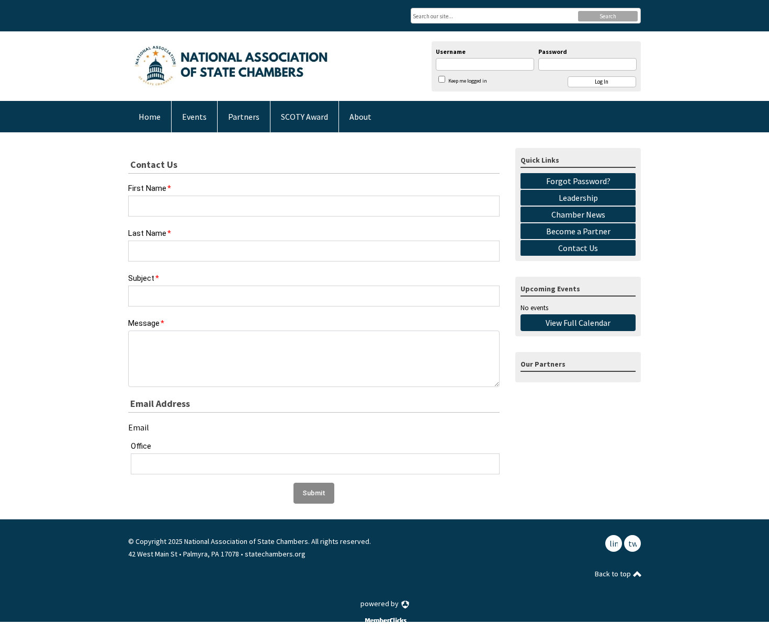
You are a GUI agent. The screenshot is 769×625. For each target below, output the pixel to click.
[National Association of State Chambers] (230, 66)
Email (138, 427)
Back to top (613, 573)
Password (552, 51)
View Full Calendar (578, 322)
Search (608, 16)
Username (451, 51)
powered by (380, 603)
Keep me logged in (467, 80)
